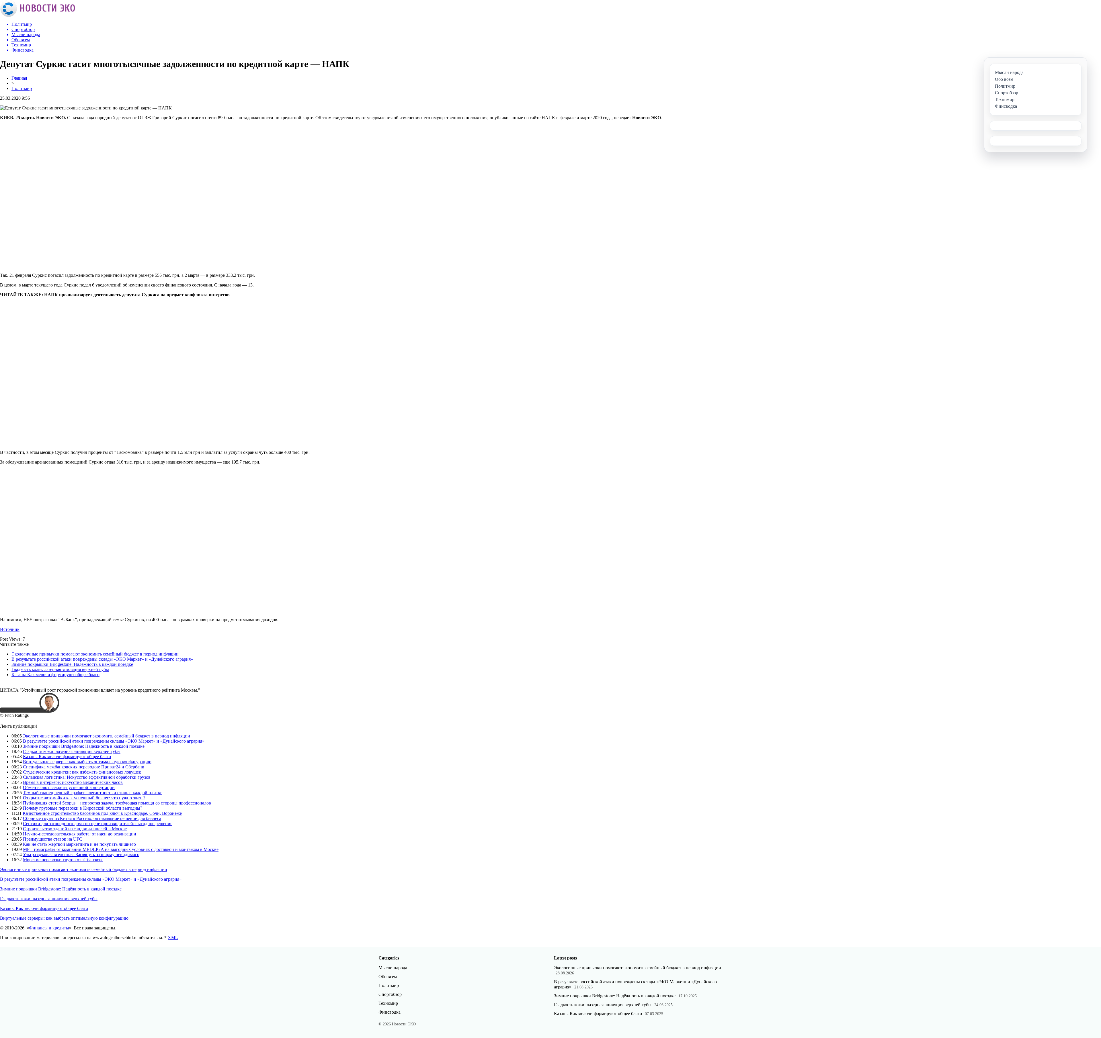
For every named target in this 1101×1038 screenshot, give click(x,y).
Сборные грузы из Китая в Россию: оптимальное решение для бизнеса (92, 818)
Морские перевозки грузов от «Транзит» (63, 859)
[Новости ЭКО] (37, 15)
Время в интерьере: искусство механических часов (73, 782)
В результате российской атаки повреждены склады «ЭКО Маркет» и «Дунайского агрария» (102, 659)
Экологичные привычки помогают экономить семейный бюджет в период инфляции (95, 654)
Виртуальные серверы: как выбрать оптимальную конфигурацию (87, 761)
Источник (9, 629)
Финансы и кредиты (49, 927)
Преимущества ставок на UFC (52, 839)
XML (173, 937)
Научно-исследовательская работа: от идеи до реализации (79, 833)
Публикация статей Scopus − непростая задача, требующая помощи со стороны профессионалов (117, 802)
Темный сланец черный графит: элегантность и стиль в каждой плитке (92, 792)
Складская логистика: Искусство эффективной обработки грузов (87, 777)
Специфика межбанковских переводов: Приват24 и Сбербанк (83, 766)
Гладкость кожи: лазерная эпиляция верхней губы (60, 669)
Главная (19, 78)
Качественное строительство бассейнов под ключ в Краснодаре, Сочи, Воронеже (102, 813)
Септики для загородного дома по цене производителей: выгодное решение (97, 823)
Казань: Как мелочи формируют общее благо (55, 674)
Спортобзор (390, 994)
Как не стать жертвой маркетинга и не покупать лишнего (79, 844)
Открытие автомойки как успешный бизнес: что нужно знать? (84, 797)
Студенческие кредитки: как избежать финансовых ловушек (82, 772)
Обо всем (387, 976)
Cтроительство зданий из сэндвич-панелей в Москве (75, 828)
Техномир (388, 1003)
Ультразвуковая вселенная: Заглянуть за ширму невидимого (81, 854)
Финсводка (389, 1012)
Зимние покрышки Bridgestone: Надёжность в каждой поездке (72, 664)
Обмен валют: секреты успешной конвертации (69, 787)
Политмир (21, 88)
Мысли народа (392, 967)
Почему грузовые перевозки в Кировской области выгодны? (82, 808)
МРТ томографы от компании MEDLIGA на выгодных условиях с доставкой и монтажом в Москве (120, 849)
